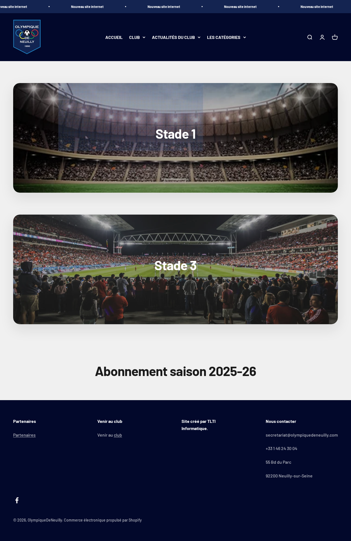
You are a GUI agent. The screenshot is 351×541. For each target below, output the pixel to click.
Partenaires (24, 434)
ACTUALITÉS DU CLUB (173, 37)
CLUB (134, 37)
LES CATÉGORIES (223, 37)
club (118, 434)
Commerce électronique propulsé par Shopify (103, 520)
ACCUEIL (114, 37)
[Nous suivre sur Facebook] (17, 500)
